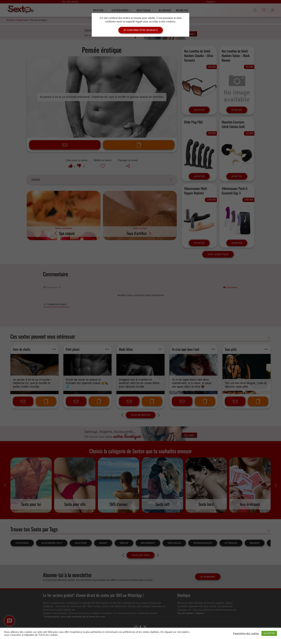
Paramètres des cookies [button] (246, 633)
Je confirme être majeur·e (140, 30)
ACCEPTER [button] (269, 633)
